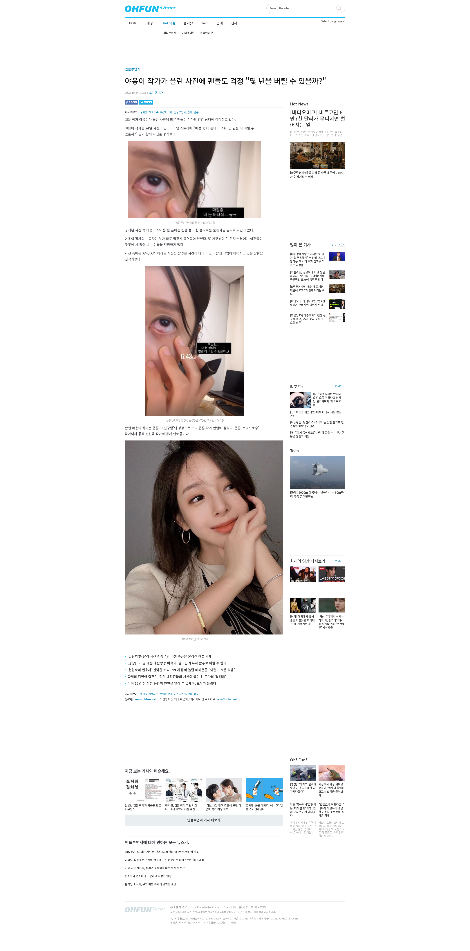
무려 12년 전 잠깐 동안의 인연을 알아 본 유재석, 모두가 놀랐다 (172, 683)
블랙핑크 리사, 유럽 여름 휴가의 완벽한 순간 (150, 884)
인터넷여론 (188, 33)
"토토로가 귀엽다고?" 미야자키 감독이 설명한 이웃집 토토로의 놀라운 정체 (331, 810)
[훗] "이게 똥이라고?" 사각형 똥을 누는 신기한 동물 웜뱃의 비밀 (317, 434)
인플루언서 (132, 69)
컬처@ (143, 112)
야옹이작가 (166, 112)
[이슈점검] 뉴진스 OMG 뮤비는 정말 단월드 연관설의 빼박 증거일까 (317, 424)
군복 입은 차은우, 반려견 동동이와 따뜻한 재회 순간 (155, 868)
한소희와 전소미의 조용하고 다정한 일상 (148, 876)
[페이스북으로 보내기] (131, 102)
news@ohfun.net (226, 699)
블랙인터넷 (206, 33)
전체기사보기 (337, 911)
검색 (340, 8)
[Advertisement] (235, 49)
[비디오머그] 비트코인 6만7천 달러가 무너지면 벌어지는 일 (317, 119)
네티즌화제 (169, 33)
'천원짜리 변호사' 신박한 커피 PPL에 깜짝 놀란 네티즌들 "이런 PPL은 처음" (182, 669)
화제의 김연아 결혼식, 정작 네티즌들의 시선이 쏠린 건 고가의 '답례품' (177, 676)
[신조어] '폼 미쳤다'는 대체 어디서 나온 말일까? (315, 414)
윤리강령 (243, 907)
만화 (189, 112)
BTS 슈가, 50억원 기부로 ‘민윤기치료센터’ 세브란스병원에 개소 (162, 852)
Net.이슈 (154, 112)
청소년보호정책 (258, 907)
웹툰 (196, 112)
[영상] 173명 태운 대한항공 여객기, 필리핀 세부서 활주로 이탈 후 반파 (177, 663)
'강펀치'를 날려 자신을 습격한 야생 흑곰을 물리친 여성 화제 (170, 656)
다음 (343, 245)
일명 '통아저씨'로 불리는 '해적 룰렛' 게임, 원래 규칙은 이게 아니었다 (303, 810)
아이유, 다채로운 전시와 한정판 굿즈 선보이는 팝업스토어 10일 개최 (164, 860)
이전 (340, 245)
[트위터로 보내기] (146, 102)
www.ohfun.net (145, 699)
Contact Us (229, 907)
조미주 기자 (156, 93)
